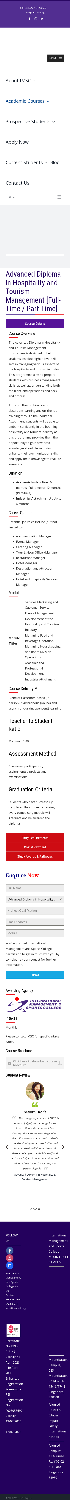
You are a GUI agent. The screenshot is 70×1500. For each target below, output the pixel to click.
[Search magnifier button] (61, 111)
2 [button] (34, 1209)
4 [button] (39, 1209)
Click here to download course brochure (35, 1063)
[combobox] (35, 899)
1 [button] (31, 1209)
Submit (35, 975)
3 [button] (36, 1209)
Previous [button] (7, 1146)
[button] (53, 58)
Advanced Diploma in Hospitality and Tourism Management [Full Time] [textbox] (32, 899)
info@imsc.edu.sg (35, 12)
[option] (35, 1132)
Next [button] (63, 1146)
